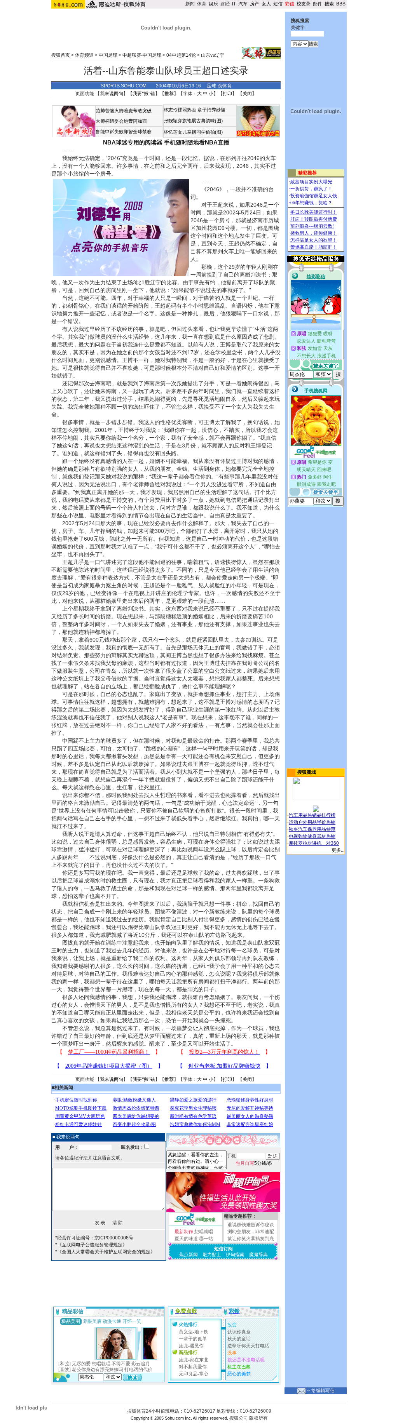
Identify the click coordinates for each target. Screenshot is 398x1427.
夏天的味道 (186, 1238)
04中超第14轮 (181, 55)
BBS (341, 4)
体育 (201, 4)
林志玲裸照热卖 (180, 110)
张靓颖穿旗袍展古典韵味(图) (193, 121)
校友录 (304, 4)
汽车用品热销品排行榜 (312, 815)
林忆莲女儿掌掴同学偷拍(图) (193, 132)
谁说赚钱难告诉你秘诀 (250, 1224)
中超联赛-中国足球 (141, 55)
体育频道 (84, 55)
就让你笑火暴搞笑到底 (250, 1238)
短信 (278, 4)
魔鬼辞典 (258, 1254)
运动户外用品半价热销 (312, 822)
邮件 (317, 4)
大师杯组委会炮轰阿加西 (121, 121)
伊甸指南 (235, 1254)
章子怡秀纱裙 (211, 110)
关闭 (247, 93)
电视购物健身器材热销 (312, 836)
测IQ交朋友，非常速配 (250, 1231)
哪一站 (206, 1238)
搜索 (329, 4)
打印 (227, 93)
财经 (225, 4)
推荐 (169, 93)
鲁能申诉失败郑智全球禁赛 (124, 131)
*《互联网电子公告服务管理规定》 (91, 1245)
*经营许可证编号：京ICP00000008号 (94, 1238)
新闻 (190, 4)
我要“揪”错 (144, 93)
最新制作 (184, 1231)
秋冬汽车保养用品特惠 (312, 829)
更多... (338, 850)
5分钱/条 (254, 1163)
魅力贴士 (211, 1254)
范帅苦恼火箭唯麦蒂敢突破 (124, 110)
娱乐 (213, 4)
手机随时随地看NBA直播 (196, 142)
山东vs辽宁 (212, 55)
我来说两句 (111, 93)
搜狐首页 (60, 55)
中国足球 (108, 55)
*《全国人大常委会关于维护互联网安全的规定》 (105, 1252)
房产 (254, 4)
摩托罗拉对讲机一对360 (314, 843)
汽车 (243, 4)
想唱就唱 (203, 1231)
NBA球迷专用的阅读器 (132, 142)
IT (234, 4)
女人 (266, 4)
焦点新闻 (188, 1254)
